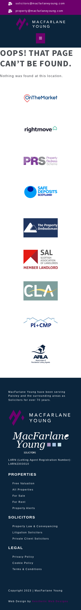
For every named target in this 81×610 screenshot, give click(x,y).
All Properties (22, 489)
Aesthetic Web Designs (50, 601)
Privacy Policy (23, 556)
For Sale (18, 495)
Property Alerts (23, 508)
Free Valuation (23, 483)
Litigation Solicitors (27, 532)
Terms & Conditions (27, 569)
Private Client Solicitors (30, 538)
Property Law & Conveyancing (35, 526)
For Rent (19, 502)
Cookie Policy (22, 563)
